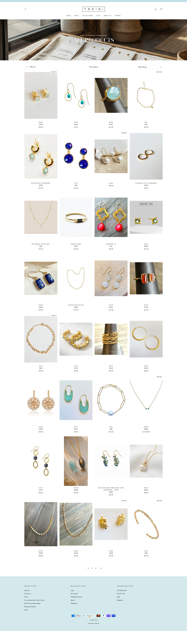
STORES (118, 16)
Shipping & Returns (30, 607)
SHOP (76, 16)
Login (72, 590)
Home (82, 35)
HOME (68, 16)
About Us (27, 590)
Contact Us (27, 594)
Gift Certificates (122, 590)
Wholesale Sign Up (76, 597)
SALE (98, 16)
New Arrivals (121, 594)
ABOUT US (108, 16)
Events (26, 597)
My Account (74, 594)
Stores (26, 610)
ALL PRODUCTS (90, 35)
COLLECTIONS (87, 16)
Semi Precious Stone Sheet (32, 603)
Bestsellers (120, 600)
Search (73, 600)
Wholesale (74, 603)
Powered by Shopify (93, 623)
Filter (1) (32, 67)
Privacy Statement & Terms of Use (34, 600)
